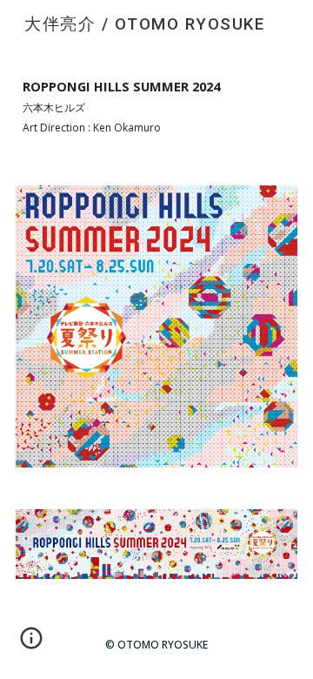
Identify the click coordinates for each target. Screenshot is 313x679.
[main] (156, 107)
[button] (31, 644)
